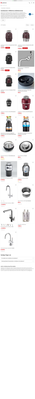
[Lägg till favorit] (16, 29)
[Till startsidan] (4, 2)
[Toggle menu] (33, 2)
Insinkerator (8, 8)
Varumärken (3, 8)
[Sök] (1, 5)
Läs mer (3, 20)
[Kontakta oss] (29, 3)
